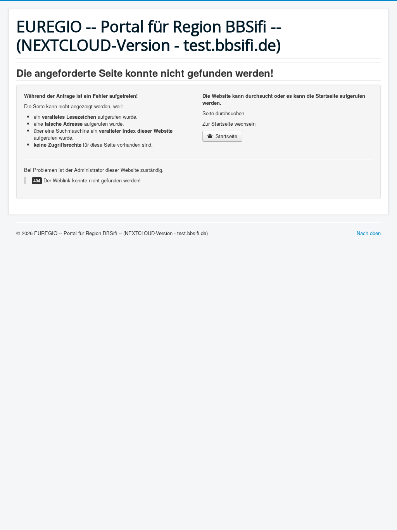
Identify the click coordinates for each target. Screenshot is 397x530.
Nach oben (369, 233)
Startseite (225, 136)
